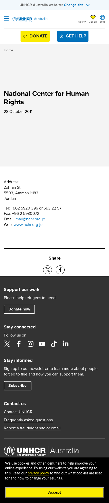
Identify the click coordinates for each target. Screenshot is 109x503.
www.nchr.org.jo (28, 224)
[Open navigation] (6, 19)
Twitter (7, 344)
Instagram (30, 344)
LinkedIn (65, 344)
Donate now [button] (19, 309)
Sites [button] (102, 21)
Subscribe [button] (17, 385)
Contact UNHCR (18, 412)
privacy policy (38, 473)
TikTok (53, 344)
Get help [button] (76, 36)
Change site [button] (74, 4)
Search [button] (82, 21)
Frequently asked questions (28, 420)
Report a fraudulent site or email (32, 428)
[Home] (29, 19)
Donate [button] (93, 22)
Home (8, 50)
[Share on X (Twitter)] (47, 269)
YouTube (42, 344)
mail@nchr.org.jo (30, 219)
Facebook (18, 344)
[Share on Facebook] (60, 269)
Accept (54, 492)
